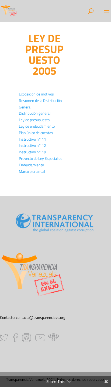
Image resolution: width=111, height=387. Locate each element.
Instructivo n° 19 (32, 152)
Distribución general (34, 113)
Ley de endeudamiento (37, 126)
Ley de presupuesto (34, 120)
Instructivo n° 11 (32, 139)
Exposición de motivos (36, 94)
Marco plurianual (32, 171)
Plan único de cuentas (36, 132)
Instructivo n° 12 (32, 145)
